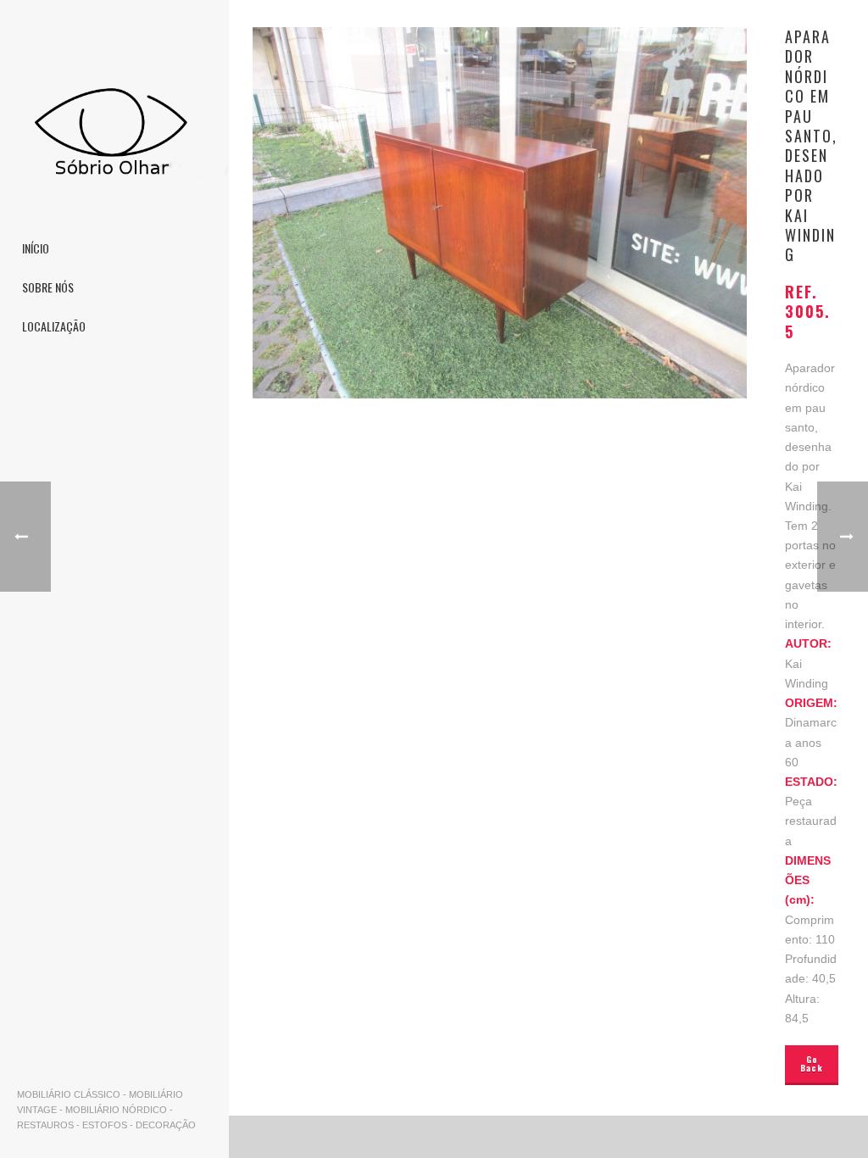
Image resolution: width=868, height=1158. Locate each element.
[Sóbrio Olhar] (114, 118)
